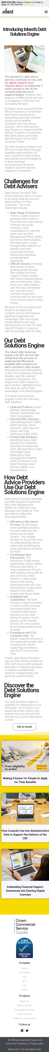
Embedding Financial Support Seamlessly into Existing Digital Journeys (25, 890)
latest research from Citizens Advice (19, 84)
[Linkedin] (22, 1031)
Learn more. (29, 4)
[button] (46, 11)
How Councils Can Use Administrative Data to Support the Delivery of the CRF (25, 834)
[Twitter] (27, 1031)
